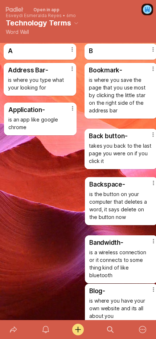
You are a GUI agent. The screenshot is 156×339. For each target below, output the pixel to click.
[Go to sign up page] (147, 9)
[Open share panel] (13, 329)
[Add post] (78, 329)
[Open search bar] (110, 330)
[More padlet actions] (143, 329)
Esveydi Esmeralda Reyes (34, 15)
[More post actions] (68, 111)
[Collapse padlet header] (76, 23)
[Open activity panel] (45, 329)
